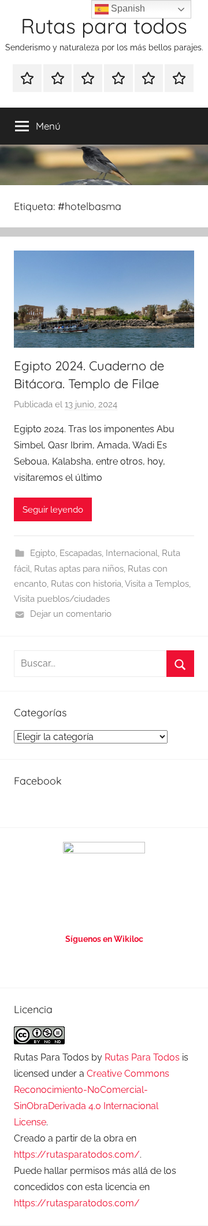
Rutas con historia (86, 584)
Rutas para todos (104, 26)
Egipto (42, 553)
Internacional (132, 553)
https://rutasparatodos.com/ (77, 1154)
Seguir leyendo (53, 510)
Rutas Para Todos (142, 1057)
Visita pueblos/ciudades (62, 599)
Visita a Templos (157, 584)
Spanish (127, 8)
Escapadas (81, 553)
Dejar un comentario (71, 614)
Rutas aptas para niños (79, 569)
